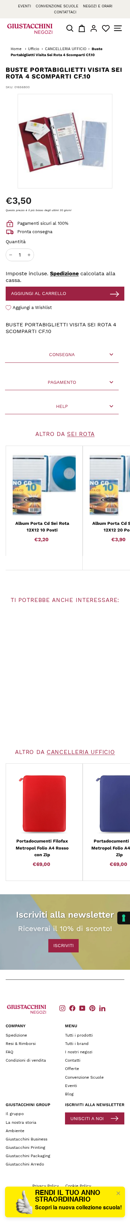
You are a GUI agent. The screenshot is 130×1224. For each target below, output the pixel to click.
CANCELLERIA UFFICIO (65, 49)
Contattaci (65, 12)
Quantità (16, 241)
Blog (69, 1094)
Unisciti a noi (87, 1118)
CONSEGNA (62, 354)
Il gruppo (15, 1113)
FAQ (9, 1052)
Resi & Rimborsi (21, 1043)
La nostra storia (21, 1122)
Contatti (72, 1060)
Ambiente (15, 1130)
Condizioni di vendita (26, 1060)
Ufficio (33, 49)
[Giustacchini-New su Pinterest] (92, 1008)
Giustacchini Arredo (25, 1164)
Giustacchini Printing (25, 1147)
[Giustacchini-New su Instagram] (62, 1008)
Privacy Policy (45, 1186)
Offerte (72, 1068)
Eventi (24, 6)
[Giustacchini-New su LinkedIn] (102, 1008)
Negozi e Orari (97, 6)
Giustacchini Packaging (28, 1156)
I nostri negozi (78, 1052)
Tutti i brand (77, 1043)
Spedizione (64, 273)
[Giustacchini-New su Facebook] (72, 1008)
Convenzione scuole (57, 6)
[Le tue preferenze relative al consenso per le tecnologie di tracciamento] (123, 918)
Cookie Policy (78, 1186)
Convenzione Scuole (84, 1077)
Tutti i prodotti (79, 1035)
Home (16, 49)
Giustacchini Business (26, 1139)
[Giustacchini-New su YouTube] (82, 1008)
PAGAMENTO (62, 382)
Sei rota (81, 434)
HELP (62, 406)
